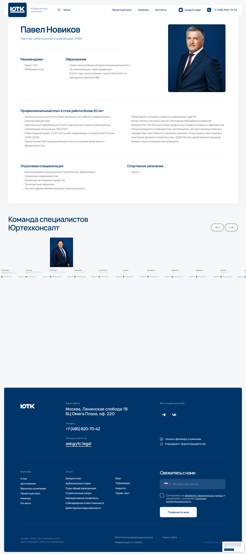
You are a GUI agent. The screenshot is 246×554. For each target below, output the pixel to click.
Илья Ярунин (125, 270)
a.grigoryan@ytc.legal (227, 276)
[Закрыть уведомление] (243, 542)
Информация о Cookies (128, 542)
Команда (143, 10)
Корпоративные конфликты (82, 498)
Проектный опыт (122, 10)
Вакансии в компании (33, 488)
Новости (121, 488)
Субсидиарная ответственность (85, 503)
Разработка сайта (214, 542)
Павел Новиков (29, 270)
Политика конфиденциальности (134, 537)
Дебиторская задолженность (83, 508)
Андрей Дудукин (199, 270)
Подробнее (240, 276)
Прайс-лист (123, 493)
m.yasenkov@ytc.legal (56, 276)
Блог (118, 478)
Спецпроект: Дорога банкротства (185, 444)
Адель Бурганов (175, 270)
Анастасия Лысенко (103, 270)
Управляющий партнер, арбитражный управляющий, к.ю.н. (8, 272)
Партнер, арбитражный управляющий (58, 272)
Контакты (160, 10)
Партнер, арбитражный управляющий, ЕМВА (34, 272)
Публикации (123, 483)
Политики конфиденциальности (186, 500)
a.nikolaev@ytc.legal (7, 276)
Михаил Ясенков (53, 270)
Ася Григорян (223, 270)
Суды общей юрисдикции (81, 488)
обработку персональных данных (204, 495)
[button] (63, 10)
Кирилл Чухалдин (78, 270)
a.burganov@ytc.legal (178, 276)
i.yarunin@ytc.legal (129, 276)
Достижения (28, 483)
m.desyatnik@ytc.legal (154, 276)
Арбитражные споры (78, 483)
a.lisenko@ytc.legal (105, 276)
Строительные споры (78, 493)
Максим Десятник (151, 270)
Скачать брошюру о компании (183, 439)
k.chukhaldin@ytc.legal (81, 276)
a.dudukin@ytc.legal (202, 276)
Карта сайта (170, 537)
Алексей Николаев (5, 270)
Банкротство (73, 478)
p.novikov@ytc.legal (32, 276)
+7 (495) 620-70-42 (225, 10)
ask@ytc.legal (193, 10)
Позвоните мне (178, 512)
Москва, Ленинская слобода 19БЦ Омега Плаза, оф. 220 (97, 411)
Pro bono (25, 503)
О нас (23, 478)
